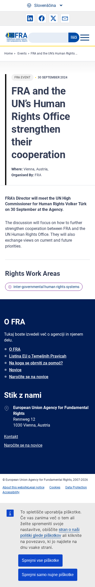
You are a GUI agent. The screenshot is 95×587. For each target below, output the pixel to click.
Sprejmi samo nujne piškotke (48, 574)
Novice (15, 369)
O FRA (15, 349)
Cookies (54, 487)
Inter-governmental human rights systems (46, 287)
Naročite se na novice (28, 376)
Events (22, 53)
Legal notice (36, 487)
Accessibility (11, 492)
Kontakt (11, 436)
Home (8, 53)
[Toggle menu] (84, 37)
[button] (30, 18)
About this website (15, 487)
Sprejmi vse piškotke (40, 560)
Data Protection (76, 487)
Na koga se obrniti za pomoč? (36, 363)
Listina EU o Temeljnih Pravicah (37, 356)
